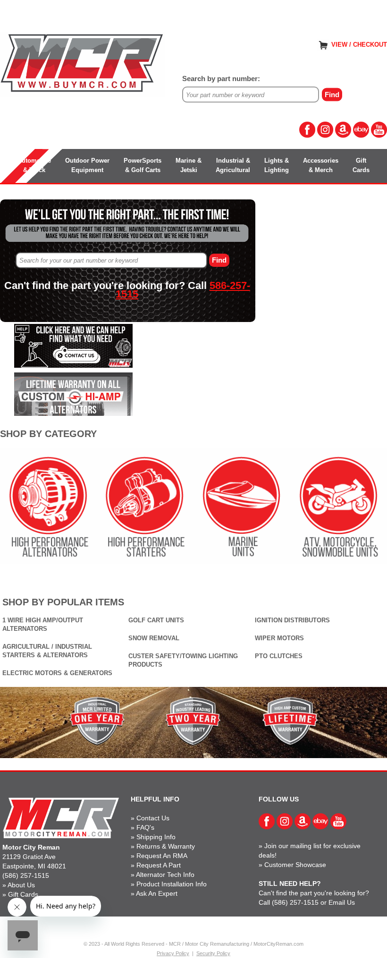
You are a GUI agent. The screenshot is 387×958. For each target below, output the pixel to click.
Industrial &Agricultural (233, 165)
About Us (21, 885)
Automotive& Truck (34, 165)
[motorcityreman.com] (82, 63)
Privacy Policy (173, 953)
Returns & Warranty (165, 846)
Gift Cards (23, 894)
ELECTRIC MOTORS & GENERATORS (57, 673)
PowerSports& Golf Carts (142, 165)
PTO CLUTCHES (279, 656)
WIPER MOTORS (279, 638)
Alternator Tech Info (165, 874)
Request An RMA (161, 855)
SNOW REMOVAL (153, 638)
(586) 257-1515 (25, 875)
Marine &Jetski (189, 165)
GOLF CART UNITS (156, 620)
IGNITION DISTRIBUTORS (292, 620)
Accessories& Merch (320, 165)
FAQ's (145, 827)
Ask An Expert (156, 893)
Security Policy (213, 953)
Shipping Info (156, 837)
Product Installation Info (171, 884)
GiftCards (361, 165)
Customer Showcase (295, 864)
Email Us (341, 902)
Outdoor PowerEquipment (87, 165)
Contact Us (152, 818)
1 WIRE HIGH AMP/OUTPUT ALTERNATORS (42, 624)
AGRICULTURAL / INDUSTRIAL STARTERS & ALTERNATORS (47, 651)
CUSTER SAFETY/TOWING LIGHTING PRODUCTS (183, 660)
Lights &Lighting (276, 165)
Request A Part (158, 865)
